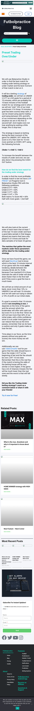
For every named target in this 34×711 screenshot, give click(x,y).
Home (2, 46)
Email (5, 622)
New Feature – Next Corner (14, 529)
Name (5, 615)
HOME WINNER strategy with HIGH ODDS (16, 558)
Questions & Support (22, 689)
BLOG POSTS (8, 46)
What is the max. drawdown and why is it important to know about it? (16, 444)
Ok (17, 708)
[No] (32, 704)
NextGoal (14, 261)
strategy (20, 94)
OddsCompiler (11, 349)
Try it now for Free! (10, 395)
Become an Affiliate (22, 683)
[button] (30, 8)
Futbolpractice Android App (23, 678)
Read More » (7, 449)
